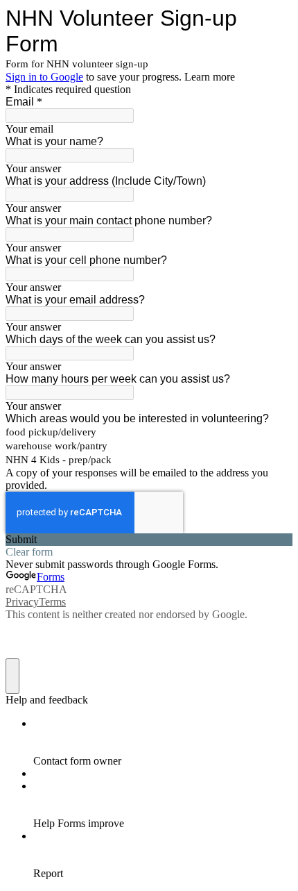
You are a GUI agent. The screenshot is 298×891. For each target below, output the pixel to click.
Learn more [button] (209, 77)
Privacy (22, 602)
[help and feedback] (12, 676)
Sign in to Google (44, 77)
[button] (149, 539)
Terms (52, 602)
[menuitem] (162, 742)
